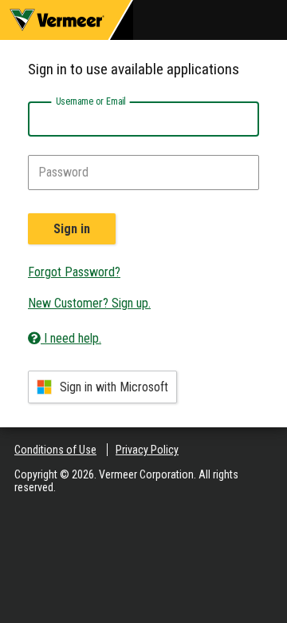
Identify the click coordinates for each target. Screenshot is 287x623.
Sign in (71, 228)
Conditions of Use (55, 449)
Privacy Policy (147, 449)
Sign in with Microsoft (114, 387)
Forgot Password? (74, 272)
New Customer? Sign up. (89, 303)
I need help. (71, 338)
